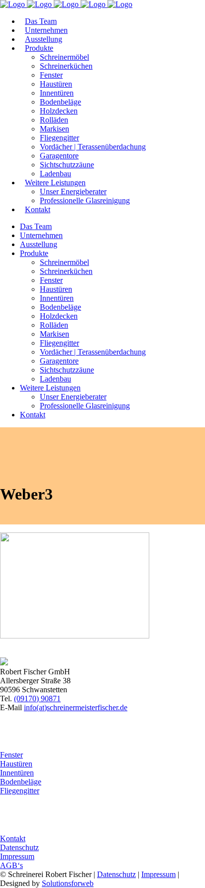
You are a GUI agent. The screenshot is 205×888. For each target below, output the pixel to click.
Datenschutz (19, 847)
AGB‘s (11, 865)
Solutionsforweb (68, 883)
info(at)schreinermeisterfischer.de (75, 707)
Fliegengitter (19, 790)
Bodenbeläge (20, 781)
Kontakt (12, 838)
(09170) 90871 (37, 698)
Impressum (17, 856)
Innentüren (17, 772)
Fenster (11, 755)
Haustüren (16, 764)
